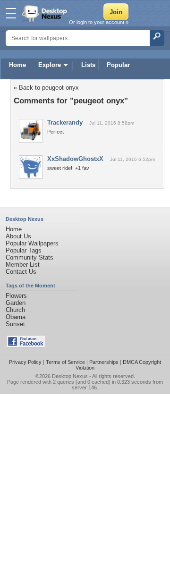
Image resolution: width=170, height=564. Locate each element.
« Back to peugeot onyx (46, 87)
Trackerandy (65, 122)
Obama (16, 316)
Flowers (16, 295)
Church (15, 309)
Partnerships (104, 362)
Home (17, 64)
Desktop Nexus (70, 376)
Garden (16, 302)
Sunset (15, 324)
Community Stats (29, 257)
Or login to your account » (98, 22)
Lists (88, 64)
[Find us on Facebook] (26, 345)
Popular (118, 64)
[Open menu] (11, 13)
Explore (49, 64)
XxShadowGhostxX (75, 158)
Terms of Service (65, 362)
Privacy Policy (25, 362)
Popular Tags (24, 250)
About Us (18, 236)
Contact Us (21, 271)
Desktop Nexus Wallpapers (45, 13)
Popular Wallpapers (32, 243)
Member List (23, 264)
